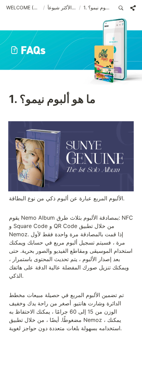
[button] (23, 8)
